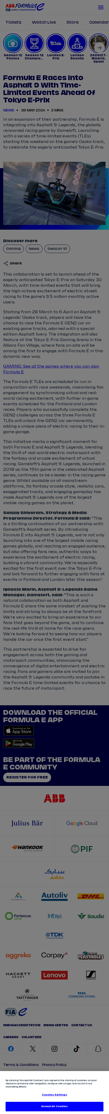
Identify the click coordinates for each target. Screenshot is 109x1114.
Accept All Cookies (54, 1106)
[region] (54, 1092)
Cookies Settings (54, 1095)
